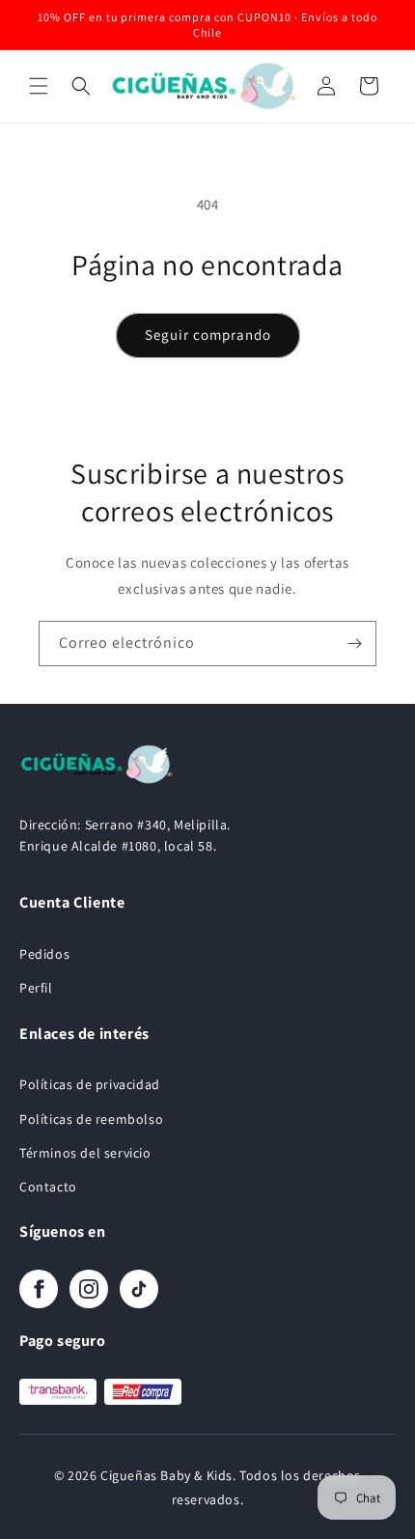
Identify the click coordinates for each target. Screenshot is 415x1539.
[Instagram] (88, 1289)
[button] (38, 86)
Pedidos (44, 954)
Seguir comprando (208, 334)
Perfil (36, 987)
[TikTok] (139, 1289)
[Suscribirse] (354, 643)
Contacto (48, 1186)
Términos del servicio (85, 1152)
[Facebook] (38, 1289)
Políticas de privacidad (89, 1084)
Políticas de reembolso (91, 1119)
